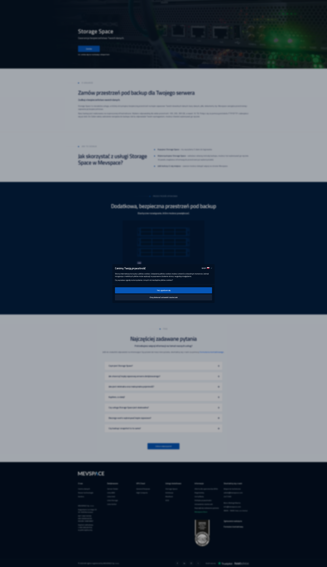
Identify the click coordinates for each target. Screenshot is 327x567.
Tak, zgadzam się (163, 290)
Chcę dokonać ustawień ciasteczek (164, 297)
